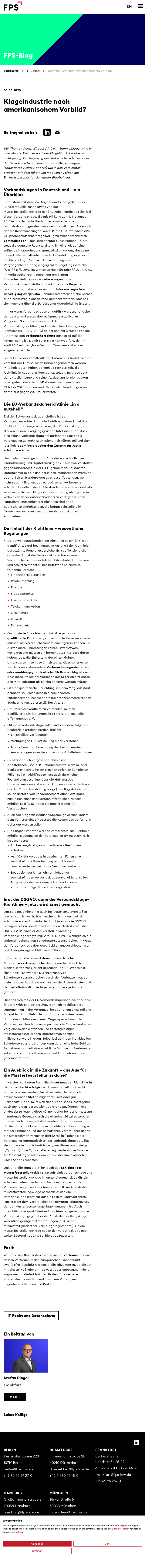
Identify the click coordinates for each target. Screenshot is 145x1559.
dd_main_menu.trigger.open (140, 6)
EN (129, 6)
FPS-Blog (33, 71)
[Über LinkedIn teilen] (46, 132)
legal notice (15, 1531)
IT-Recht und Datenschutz (31, 1315)
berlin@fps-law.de (18, 1469)
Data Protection (120, 1528)
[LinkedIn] (136, 1442)
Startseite (11, 71)
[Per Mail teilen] (56, 132)
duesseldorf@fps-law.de (69, 1469)
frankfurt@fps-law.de (113, 1474)
